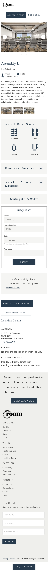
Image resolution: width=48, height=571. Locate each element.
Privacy (5, 559)
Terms (12, 559)
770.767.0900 (8, 342)
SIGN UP (9, 541)
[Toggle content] (41, 168)
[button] (4, 37)
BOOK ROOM (34, 15)
